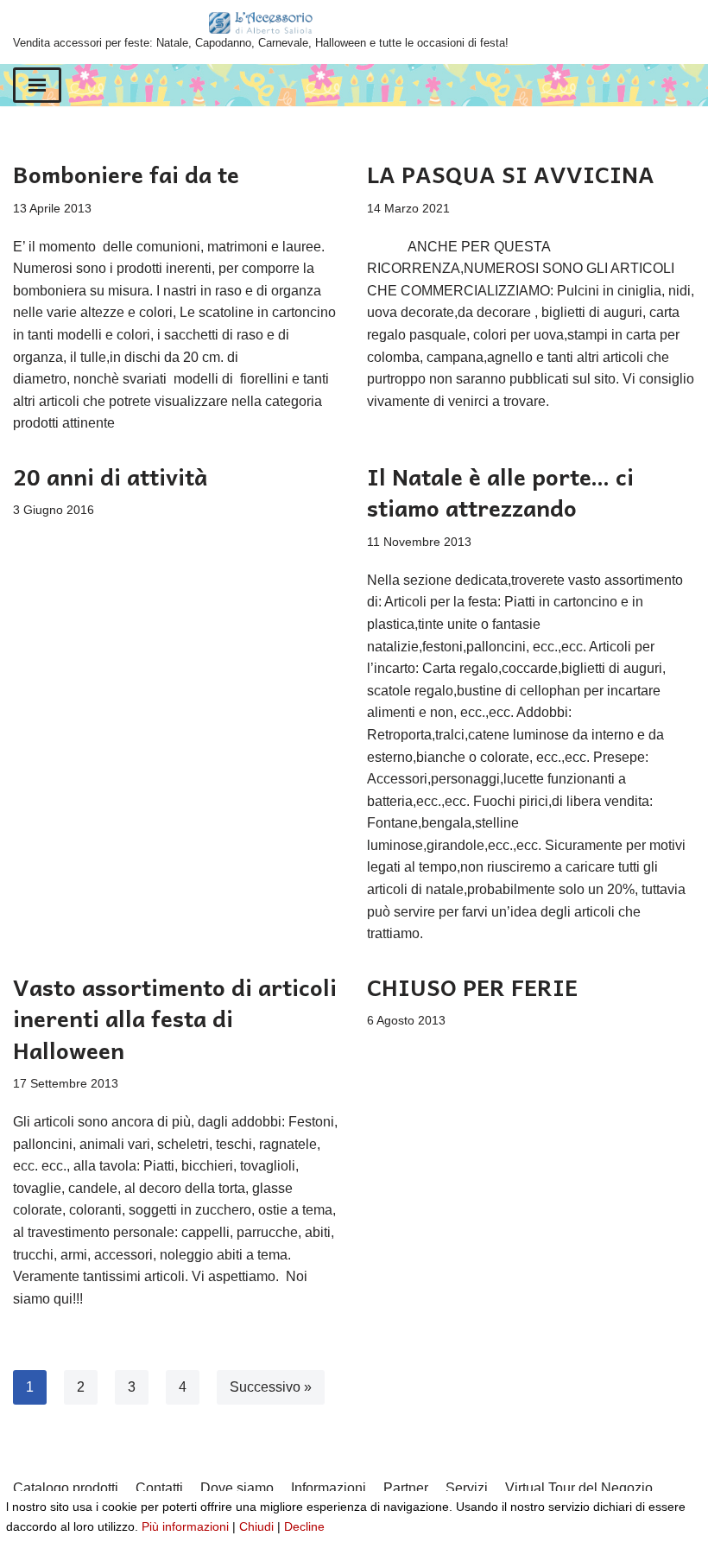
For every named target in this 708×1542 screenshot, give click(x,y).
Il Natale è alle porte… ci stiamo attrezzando (500, 491)
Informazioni (328, 1488)
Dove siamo (237, 1488)
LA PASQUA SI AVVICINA (510, 173)
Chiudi (256, 1526)
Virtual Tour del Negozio (579, 1488)
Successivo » (271, 1387)
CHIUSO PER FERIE (472, 986)
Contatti (159, 1488)
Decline (304, 1526)
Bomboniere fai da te (126, 173)
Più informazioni (185, 1526)
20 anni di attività (110, 476)
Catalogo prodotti (65, 1488)
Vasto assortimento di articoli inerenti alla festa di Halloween (175, 1018)
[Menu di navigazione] (37, 85)
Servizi (467, 1488)
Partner (405, 1488)
